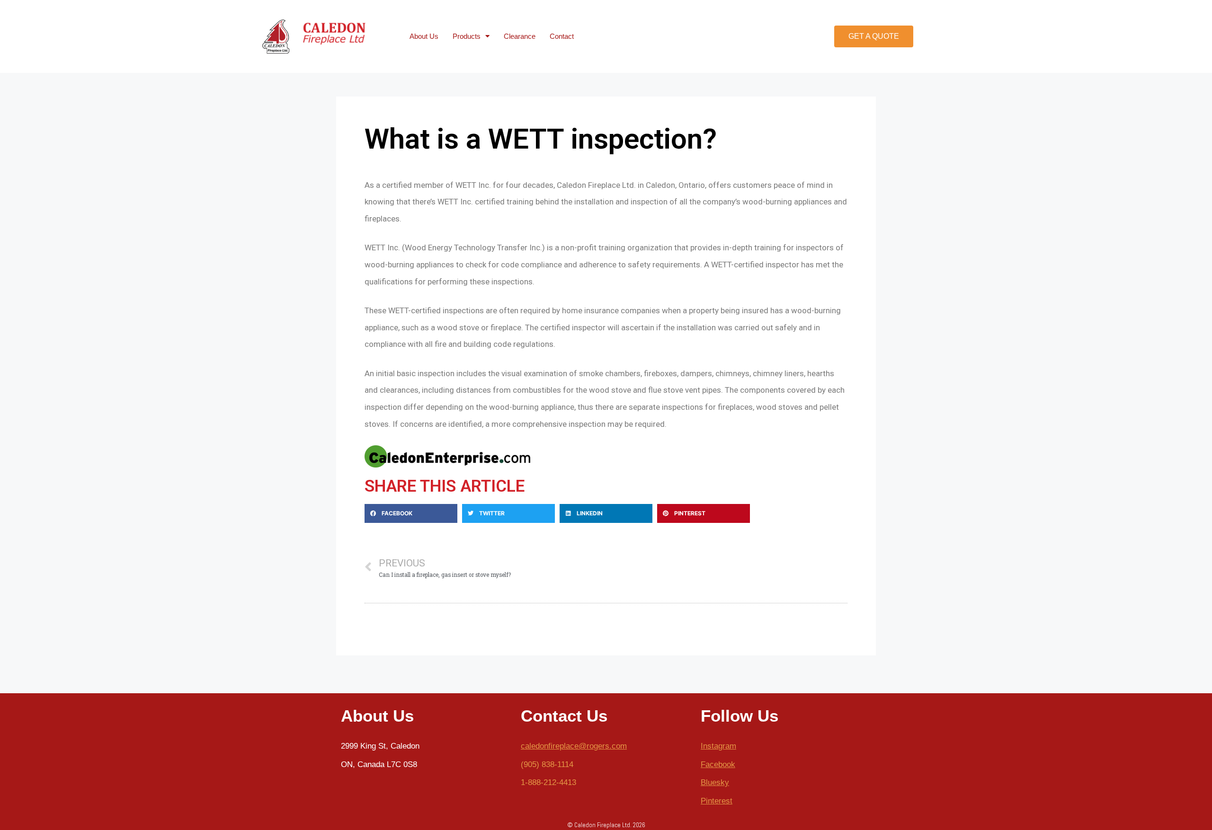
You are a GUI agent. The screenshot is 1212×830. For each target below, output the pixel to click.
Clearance (519, 36)
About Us (424, 36)
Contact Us (564, 715)
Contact (562, 36)
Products (467, 36)
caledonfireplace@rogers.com (574, 746)
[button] (873, 36)
